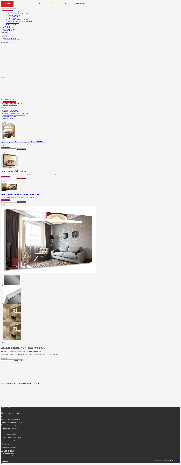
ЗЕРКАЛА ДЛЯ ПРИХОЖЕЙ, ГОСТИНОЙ (17, 13)
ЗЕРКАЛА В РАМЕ (11, 24)
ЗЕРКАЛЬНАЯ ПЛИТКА (12, 23)
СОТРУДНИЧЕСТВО (8, 30)
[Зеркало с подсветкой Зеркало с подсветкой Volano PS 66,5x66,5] (8, 139)
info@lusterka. (8, 455)
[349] (12, 321)
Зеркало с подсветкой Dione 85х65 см (11, 383)
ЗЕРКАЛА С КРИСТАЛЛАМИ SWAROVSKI (17, 20)
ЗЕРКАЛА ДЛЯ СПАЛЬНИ (13, 15)
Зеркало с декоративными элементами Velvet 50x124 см (20, 194)
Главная (5, 35)
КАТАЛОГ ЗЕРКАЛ (8, 10)
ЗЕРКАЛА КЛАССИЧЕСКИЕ (13, 18)
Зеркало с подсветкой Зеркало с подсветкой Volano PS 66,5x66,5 (23, 142)
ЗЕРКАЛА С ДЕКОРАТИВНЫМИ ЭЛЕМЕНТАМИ (19, 21)
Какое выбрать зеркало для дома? (10, 409)
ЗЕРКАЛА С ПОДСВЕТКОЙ (13, 17)
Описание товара (5, 147)
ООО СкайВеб (176, 460)
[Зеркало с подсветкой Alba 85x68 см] (9, 168)
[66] (12, 285)
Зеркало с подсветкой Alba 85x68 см (13, 171)
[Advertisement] (43, 65)
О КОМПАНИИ (7, 26)
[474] (12, 339)
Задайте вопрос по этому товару (10, 362)
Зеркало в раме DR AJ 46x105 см (30, 383)
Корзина (81, 3)
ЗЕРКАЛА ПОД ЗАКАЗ (9, 29)
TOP (2, 463)
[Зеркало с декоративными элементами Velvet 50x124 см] (9, 191)
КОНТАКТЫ (6, 32)
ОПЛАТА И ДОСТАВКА (9, 27)
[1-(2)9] (12, 303)
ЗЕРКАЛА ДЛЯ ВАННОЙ (12, 12)
